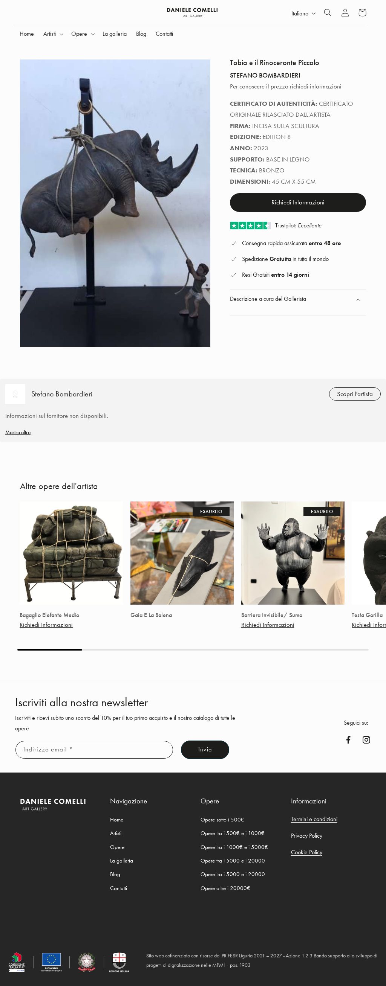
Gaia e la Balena (151, 615)
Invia (204, 749)
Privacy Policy (306, 836)
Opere (117, 847)
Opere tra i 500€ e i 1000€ (233, 833)
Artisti (115, 833)
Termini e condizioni (314, 819)
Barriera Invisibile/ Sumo (271, 615)
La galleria (121, 860)
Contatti (118, 888)
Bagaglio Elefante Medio (49, 615)
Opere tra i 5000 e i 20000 (233, 860)
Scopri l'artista (355, 394)
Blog (115, 874)
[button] (53, 34)
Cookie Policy (306, 852)
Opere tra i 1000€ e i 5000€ (234, 847)
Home (116, 819)
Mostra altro (18, 432)
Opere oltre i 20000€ (225, 888)
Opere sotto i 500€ (222, 819)
